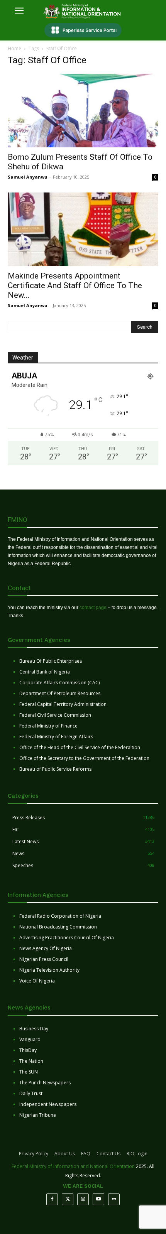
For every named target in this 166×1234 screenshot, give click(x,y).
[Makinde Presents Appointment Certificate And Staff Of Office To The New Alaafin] (83, 229)
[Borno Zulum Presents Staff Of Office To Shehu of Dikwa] (83, 110)
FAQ (85, 1153)
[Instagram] (83, 1199)
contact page (93, 607)
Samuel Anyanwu (27, 177)
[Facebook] (52, 1199)
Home (14, 48)
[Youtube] (98, 1199)
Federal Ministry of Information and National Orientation (73, 1166)
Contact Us (108, 1153)
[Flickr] (114, 1199)
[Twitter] (67, 1199)
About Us (64, 1153)
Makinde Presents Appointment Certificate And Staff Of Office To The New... (75, 285)
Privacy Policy (33, 1153)
